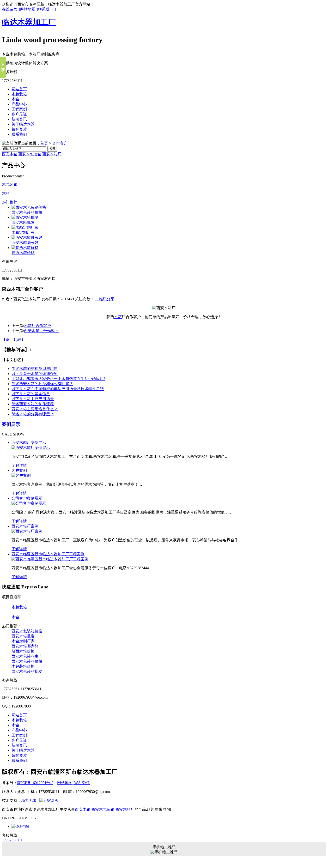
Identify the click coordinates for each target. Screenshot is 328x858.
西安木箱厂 (51, 154)
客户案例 (19, 470)
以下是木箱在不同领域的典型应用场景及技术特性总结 (58, 389)
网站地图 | (29, 9)
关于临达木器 (23, 124)
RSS (77, 783)
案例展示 (11, 424)
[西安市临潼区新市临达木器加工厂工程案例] (50, 559)
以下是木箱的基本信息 (31, 394)
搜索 (52, 149)
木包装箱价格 (23, 666)
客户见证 (19, 114)
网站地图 (65, 783)
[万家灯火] (49, 800)
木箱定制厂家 (23, 232)
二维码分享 (104, 299)
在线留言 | (11, 9)
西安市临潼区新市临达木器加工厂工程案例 (48, 554)
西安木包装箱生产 (27, 656)
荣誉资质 (19, 129)
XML (85, 783)
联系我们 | (47, 9)
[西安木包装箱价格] (29, 207)
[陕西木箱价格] (25, 248)
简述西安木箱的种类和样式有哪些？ (42, 384)
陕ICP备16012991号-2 (35, 783)
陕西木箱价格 (23, 253)
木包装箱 (19, 94)
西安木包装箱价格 (27, 212)
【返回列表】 (13, 340)
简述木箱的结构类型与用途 (35, 369)
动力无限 (28, 800)
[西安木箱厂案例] (27, 531)
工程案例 (19, 109)
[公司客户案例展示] (29, 503)
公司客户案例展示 (27, 498)
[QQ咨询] (20, 826)
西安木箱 (9, 154)
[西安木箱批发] (25, 217)
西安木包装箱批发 (27, 671)
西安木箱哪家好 (25, 243)
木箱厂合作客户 (37, 326)
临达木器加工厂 (29, 22)
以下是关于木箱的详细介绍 (35, 374)
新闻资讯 (19, 119)
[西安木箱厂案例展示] (31, 448)
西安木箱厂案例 (25, 526)
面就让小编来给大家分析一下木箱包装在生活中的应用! (58, 379)
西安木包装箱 (29, 154)
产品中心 (19, 104)
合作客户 (59, 143)
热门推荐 (9, 202)
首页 (44, 143)
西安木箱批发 (23, 222)
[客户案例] (21, 475)
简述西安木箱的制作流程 (33, 404)
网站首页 (19, 89)
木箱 (15, 99)
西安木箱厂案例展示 (29, 443)
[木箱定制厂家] (25, 227)
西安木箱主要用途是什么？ (35, 409)
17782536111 (12, 840)
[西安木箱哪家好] (27, 238)
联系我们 (19, 134)
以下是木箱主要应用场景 (33, 399)
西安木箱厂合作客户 (41, 331)
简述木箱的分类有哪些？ (33, 414)
